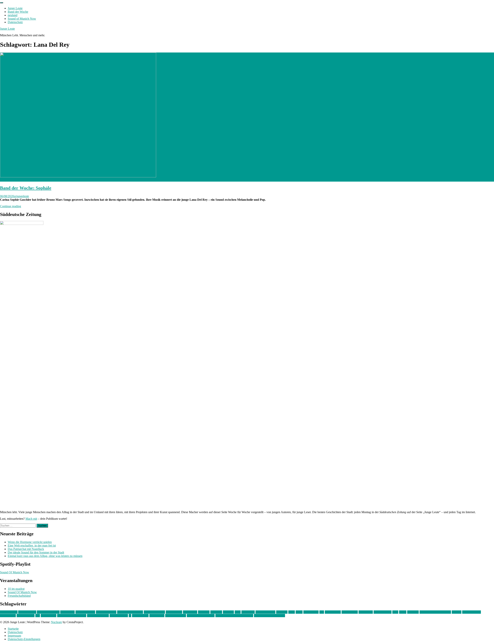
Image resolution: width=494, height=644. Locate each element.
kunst (291, 612)
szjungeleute (21, 196)
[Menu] (1, 2)
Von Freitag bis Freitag (201, 615)
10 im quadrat (16, 588)
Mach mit (31, 518)
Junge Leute (15, 8)
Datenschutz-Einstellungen (24, 639)
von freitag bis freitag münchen (234, 615)
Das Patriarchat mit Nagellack (26, 549)
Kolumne (282, 612)
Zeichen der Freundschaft (269, 615)
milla (395, 612)
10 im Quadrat (9, 612)
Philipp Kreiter (26, 615)
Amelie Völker (27, 612)
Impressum (14, 635)
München (413, 612)
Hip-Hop (228, 612)
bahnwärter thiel (85, 612)
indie (238, 612)
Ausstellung (67, 612)
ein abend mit (174, 612)
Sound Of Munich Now (14, 572)
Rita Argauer (48, 615)
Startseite (13, 628)
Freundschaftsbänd (19, 595)
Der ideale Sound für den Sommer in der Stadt (36, 552)
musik (402, 612)
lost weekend (333, 612)
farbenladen (190, 612)
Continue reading (10, 206)
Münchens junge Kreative (435, 612)
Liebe (299, 612)
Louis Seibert (350, 612)
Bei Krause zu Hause (130, 612)
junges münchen (265, 612)
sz (130, 615)
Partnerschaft (8, 615)
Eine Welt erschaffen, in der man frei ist (32, 545)
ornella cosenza (471, 612)
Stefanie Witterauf (98, 615)
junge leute (248, 612)
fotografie (216, 612)
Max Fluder (366, 612)
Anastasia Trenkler (48, 612)
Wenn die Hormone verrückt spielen (30, 542)
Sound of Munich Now (22, 18)
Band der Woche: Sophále (25, 187)
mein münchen (383, 612)
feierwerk (204, 612)
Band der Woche (18, 11)
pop (37, 615)
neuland (12, 15)
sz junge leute (140, 615)
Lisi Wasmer (311, 612)
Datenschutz (15, 22)
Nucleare (56, 622)
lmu (321, 612)
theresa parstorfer (175, 615)
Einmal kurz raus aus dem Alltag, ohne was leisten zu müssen (45, 556)
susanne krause (119, 615)
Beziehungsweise (154, 612)
